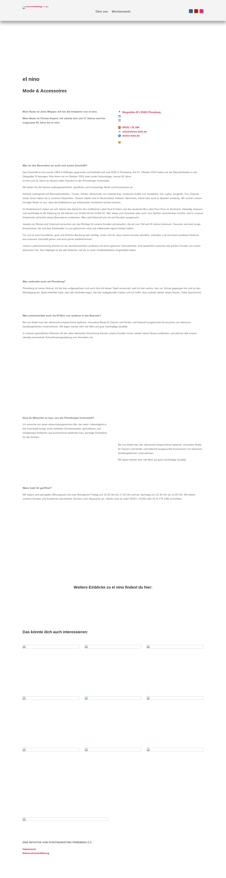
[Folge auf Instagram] (201, 11)
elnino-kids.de (131, 135)
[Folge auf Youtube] (196, 11)
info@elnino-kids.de (134, 131)
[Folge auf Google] (200, 79)
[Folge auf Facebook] (191, 11)
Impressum (29, 849)
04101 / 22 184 (130, 127)
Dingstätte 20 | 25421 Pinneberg (141, 112)
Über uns (102, 11)
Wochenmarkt (121, 11)
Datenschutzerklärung (36, 853)
